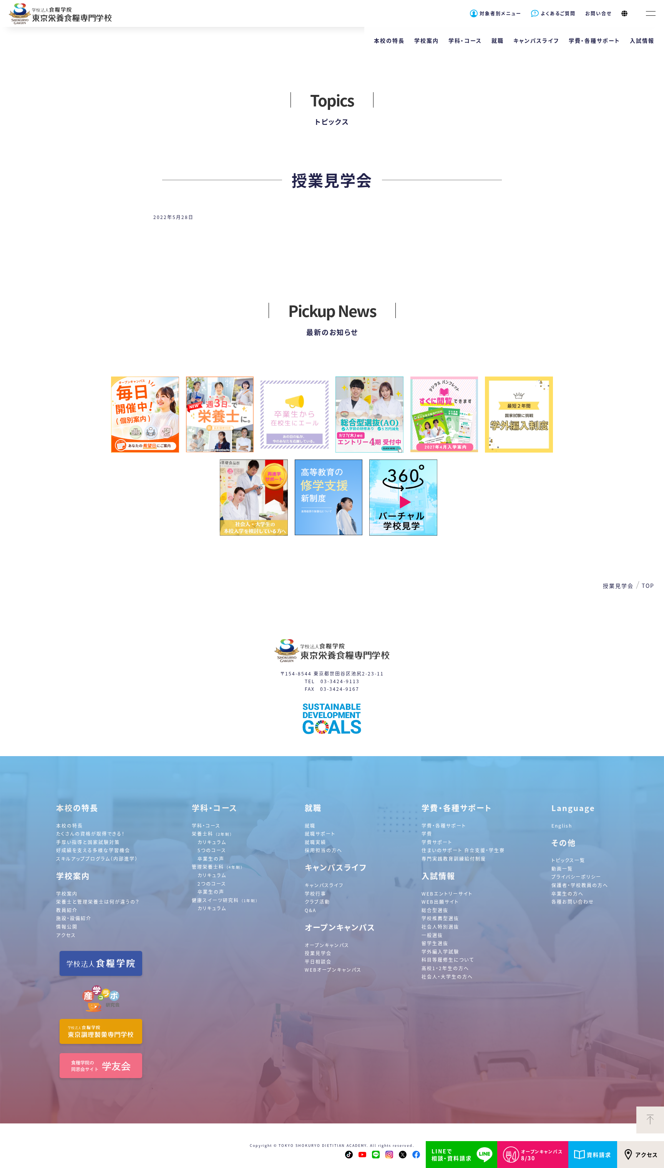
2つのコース (212, 883)
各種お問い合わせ (572, 901)
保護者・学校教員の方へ (579, 885)
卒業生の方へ (567, 893)
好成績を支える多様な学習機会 (93, 850)
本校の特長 (69, 825)
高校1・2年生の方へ (445, 968)
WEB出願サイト (440, 901)
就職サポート (320, 833)
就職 (310, 825)
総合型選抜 (435, 910)
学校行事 (315, 893)
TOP (648, 585)
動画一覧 (562, 868)
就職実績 (315, 842)
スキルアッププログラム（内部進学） (97, 858)
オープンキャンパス (327, 945)
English (561, 825)
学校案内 (67, 893)
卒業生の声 (211, 858)
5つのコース (212, 850)
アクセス (647, 1154)
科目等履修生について (448, 959)
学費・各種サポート (444, 825)
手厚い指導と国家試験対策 (88, 842)
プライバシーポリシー (576, 876)
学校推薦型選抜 (440, 918)
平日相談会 (318, 961)
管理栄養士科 (217, 866)
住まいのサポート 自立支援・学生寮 (463, 850)
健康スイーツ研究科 (225, 900)
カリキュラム (212, 842)
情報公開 (67, 926)
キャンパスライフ (324, 885)
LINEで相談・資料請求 (452, 1154)
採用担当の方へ (323, 850)
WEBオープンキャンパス (333, 969)
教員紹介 (67, 910)
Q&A (310, 910)
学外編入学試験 (440, 951)
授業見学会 (318, 953)
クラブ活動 (317, 901)
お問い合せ (598, 13)
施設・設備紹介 (73, 918)
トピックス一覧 (568, 860)
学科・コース (206, 825)
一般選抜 (432, 935)
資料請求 (599, 1154)
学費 (427, 833)
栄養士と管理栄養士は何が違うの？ (98, 901)
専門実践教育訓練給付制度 (454, 858)
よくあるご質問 (558, 13)
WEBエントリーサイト (447, 893)
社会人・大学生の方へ (447, 976)
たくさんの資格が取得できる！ (90, 833)
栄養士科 (212, 833)
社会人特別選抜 (440, 926)
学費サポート (437, 842)
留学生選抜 (435, 943)
